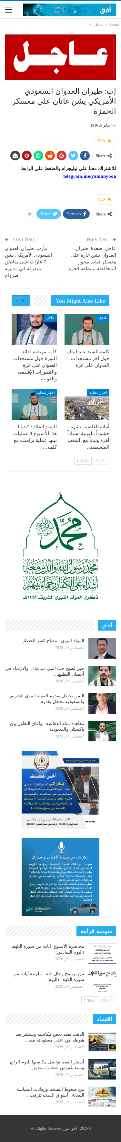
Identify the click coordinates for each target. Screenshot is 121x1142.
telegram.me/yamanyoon (89, 176)
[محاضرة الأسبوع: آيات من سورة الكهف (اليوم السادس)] (102, 954)
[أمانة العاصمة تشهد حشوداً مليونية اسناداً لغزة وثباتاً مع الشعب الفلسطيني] (87, 404)
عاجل (102, 317)
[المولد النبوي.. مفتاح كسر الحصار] (102, 648)
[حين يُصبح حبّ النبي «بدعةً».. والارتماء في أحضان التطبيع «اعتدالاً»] (102, 676)
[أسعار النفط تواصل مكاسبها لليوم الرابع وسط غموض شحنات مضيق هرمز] (102, 1069)
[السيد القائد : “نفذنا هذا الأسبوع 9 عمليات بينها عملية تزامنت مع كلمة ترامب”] (34, 404)
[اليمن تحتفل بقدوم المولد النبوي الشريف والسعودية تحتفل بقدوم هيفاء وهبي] (102, 703)
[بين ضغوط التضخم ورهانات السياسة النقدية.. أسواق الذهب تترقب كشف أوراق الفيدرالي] (102, 1097)
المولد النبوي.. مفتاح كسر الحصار (53, 640)
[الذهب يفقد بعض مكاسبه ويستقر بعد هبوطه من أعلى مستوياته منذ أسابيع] (102, 1042)
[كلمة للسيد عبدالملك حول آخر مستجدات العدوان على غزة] (87, 329)
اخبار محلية (98, 392)
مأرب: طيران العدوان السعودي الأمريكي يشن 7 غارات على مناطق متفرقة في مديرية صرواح (28, 262)
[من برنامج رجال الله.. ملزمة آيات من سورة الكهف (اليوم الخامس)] (102, 981)
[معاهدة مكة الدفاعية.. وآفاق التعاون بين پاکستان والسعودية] (102, 731)
